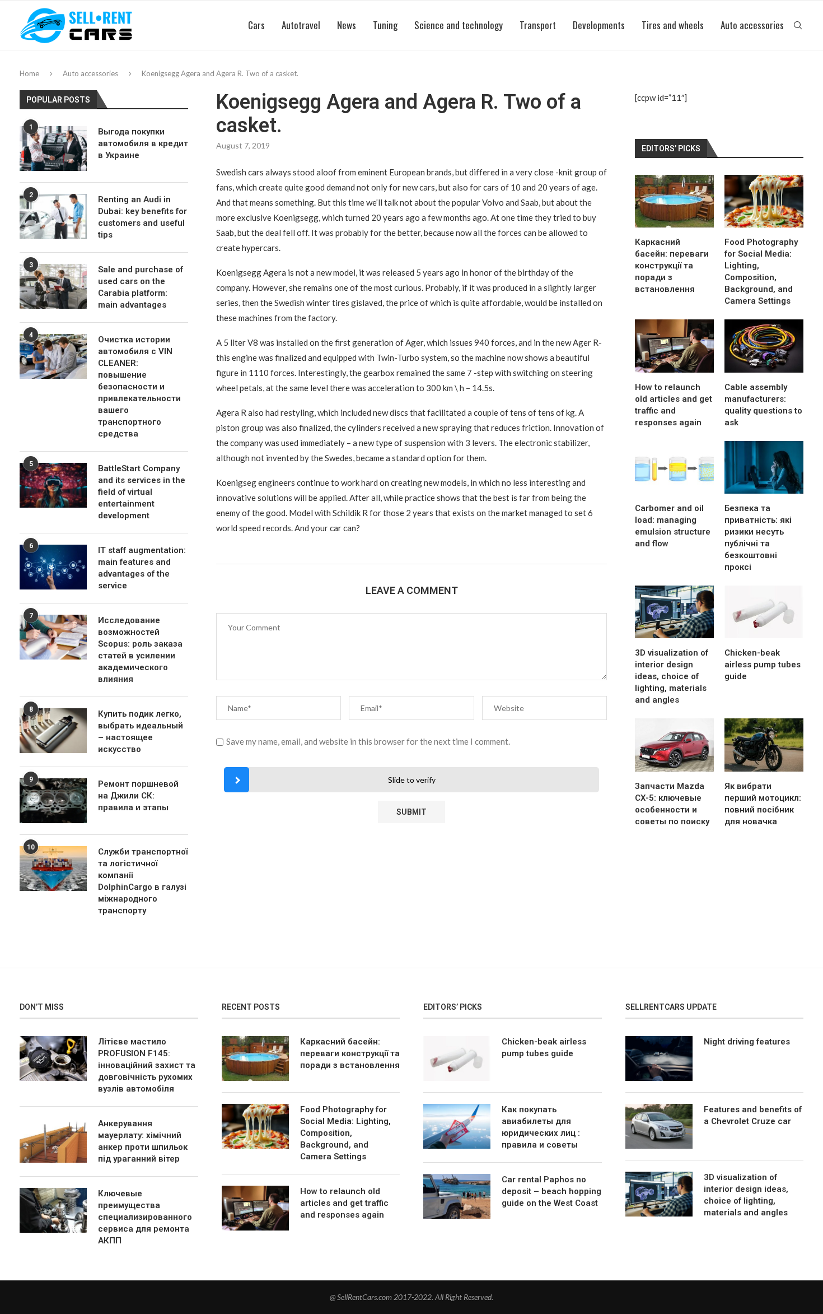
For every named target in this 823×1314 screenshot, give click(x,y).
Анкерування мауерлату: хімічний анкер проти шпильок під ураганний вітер (143, 1141)
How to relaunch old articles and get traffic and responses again (673, 405)
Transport (538, 25)
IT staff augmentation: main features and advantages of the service (142, 568)
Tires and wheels (673, 25)
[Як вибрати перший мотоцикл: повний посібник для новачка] (763, 744)
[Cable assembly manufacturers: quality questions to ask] (763, 345)
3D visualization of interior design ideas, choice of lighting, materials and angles (671, 676)
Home (29, 73)
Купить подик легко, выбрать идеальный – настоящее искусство (140, 731)
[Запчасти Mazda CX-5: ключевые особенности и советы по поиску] (674, 744)
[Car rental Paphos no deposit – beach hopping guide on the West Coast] (456, 1196)
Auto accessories (752, 25)
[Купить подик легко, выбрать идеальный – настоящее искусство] (53, 730)
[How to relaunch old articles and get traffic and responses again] (674, 345)
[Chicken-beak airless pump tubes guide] (763, 612)
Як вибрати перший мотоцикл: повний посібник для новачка (762, 804)
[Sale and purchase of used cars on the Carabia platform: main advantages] (53, 286)
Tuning (385, 25)
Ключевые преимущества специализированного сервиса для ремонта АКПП (145, 1217)
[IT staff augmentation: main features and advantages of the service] (53, 567)
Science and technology (458, 25)
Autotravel (301, 25)
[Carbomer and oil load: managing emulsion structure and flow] (674, 467)
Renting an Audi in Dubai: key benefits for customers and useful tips (142, 217)
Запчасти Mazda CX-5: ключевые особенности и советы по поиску (672, 804)
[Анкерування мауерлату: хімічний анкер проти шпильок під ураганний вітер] (53, 1140)
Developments (599, 25)
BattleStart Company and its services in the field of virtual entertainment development (141, 492)
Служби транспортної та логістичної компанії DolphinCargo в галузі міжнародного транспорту (143, 881)
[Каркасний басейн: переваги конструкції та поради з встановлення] (674, 201)
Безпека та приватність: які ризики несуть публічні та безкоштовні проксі (758, 537)
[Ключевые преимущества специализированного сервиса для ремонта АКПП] (53, 1210)
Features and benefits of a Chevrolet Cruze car (753, 1115)
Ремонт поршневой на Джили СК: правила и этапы (138, 795)
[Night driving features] (659, 1058)
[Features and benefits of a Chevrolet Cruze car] (659, 1126)
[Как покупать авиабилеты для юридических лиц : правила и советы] (456, 1126)
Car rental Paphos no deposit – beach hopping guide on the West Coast (551, 1191)
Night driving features (747, 1042)
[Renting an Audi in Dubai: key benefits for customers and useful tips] (53, 216)
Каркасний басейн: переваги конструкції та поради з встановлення (672, 265)
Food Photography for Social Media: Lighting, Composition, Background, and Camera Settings (761, 271)
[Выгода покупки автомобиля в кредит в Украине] (53, 148)
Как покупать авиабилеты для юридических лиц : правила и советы (541, 1127)
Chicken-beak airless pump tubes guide (762, 664)
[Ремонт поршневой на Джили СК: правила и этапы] (53, 800)
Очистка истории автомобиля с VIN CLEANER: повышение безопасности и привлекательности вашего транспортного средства (139, 387)
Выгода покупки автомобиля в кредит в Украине (143, 143)
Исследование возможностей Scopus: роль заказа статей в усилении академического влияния (140, 649)
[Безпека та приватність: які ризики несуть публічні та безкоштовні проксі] (763, 467)
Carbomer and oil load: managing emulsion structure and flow (672, 526)
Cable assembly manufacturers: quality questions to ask (763, 405)
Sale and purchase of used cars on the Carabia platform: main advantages (140, 287)
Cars (256, 25)
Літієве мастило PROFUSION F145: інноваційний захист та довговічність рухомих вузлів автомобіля (146, 1065)
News (346, 25)
